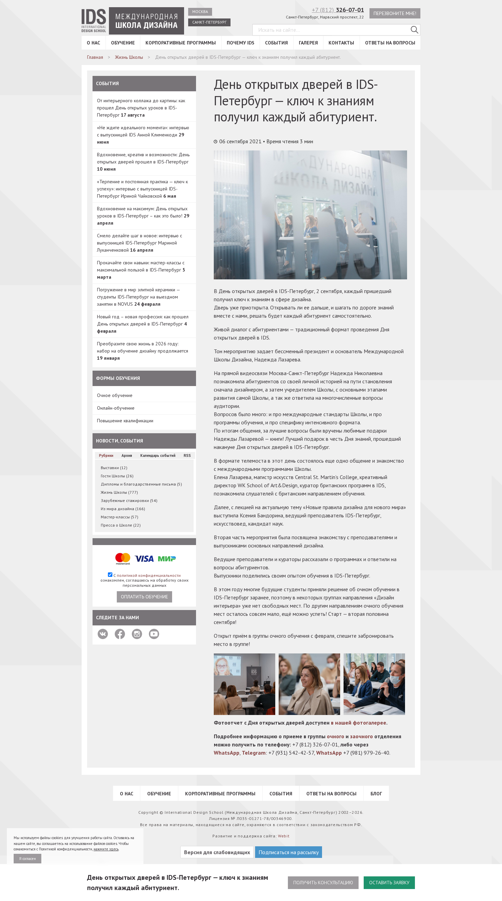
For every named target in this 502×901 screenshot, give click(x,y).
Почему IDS (240, 43)
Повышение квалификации (125, 421)
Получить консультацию (323, 882)
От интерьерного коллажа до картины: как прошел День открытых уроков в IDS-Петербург (141, 107)
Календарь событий (158, 455)
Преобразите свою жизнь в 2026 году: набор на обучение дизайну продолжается (142, 351)
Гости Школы (117, 475)
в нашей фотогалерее (358, 722)
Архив (127, 455)
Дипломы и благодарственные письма (141, 484)
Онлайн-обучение (116, 408)
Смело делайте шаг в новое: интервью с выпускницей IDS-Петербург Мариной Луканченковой (139, 243)
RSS (187, 455)
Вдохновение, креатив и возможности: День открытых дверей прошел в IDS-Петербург (143, 161)
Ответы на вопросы (390, 43)
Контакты (341, 43)
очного (335, 736)
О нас (93, 43)
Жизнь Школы (119, 492)
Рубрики (106, 455)
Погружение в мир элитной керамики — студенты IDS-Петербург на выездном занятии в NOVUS (138, 297)
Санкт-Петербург (209, 22)
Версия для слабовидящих (217, 852)
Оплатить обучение (144, 597)
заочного (361, 736)
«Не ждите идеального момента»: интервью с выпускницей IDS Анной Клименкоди (143, 134)
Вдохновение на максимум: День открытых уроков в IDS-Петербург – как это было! (143, 216)
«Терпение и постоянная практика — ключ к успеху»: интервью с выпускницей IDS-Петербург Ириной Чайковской (142, 188)
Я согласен (27, 858)
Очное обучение (115, 395)
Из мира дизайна (123, 508)
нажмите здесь (106, 849)
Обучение (123, 43)
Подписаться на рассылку (289, 852)
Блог (376, 794)
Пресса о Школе (121, 525)
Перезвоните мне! (395, 13)
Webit (284, 835)
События (276, 43)
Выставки (114, 467)
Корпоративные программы (180, 43)
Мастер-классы (119, 516)
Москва (200, 11)
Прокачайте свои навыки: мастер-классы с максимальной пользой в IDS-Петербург (141, 270)
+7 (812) (338, 10)
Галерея (308, 43)
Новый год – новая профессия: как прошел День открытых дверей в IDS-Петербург (143, 324)
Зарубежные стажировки (129, 500)
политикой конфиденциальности (149, 575)
